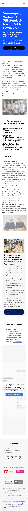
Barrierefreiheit (8, 452)
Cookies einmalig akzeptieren (15, 394)
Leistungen (7, 448)
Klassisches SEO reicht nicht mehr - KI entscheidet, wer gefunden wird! (14, 493)
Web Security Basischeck (14, 495)
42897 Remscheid (18, 504)
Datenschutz (16, 450)
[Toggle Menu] (20, 3)
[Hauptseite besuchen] (8, 3)
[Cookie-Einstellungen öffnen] (5, 507)
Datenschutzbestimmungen (11, 388)
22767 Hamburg (18, 503)
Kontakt (15, 448)
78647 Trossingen (16, 506)
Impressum (7, 450)
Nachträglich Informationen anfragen (13, 312)
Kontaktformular (17, 341)
